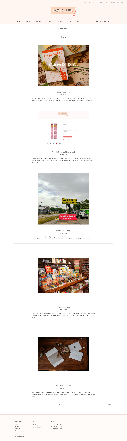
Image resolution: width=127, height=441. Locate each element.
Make (78, 21)
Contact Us (18, 428)
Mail (19, 21)
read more (89, 100)
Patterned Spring (63, 307)
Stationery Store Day (101, 21)
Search (84, 2)
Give (86, 21)
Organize (50, 21)
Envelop (38, 21)
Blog (16, 424)
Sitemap (17, 431)
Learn (69, 21)
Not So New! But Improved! (63, 152)
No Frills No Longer (63, 231)
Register (115, 2)
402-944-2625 (36, 428)
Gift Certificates (96, 2)
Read (60, 21)
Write (27, 21)
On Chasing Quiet (63, 386)
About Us (17, 426)
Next (109, 404)
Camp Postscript (63, 92)
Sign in (107, 2)
